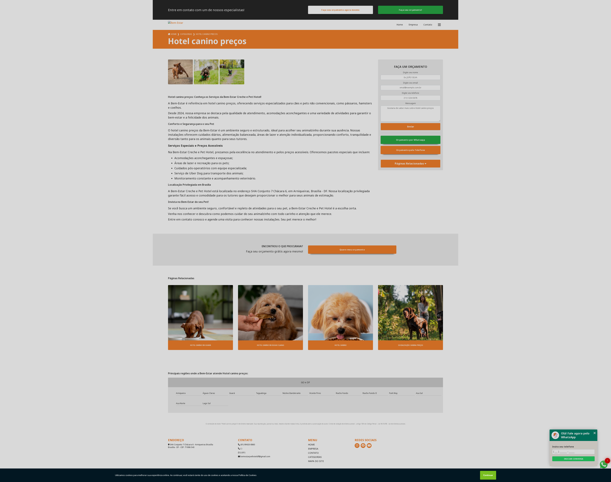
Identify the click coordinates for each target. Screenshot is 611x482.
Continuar (488, 475)
